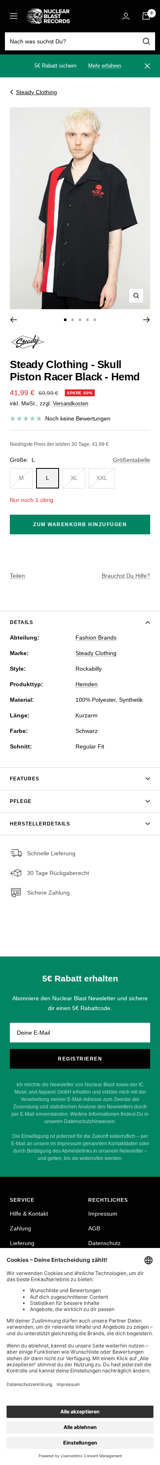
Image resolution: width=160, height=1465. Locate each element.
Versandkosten (70, 403)
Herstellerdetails (40, 824)
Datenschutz (104, 1243)
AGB (94, 1228)
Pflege (21, 801)
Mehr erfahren (104, 66)
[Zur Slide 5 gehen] (95, 320)
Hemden (86, 684)
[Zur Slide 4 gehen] (87, 320)
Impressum (102, 1213)
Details (21, 622)
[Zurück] (13, 320)
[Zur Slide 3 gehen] (80, 320)
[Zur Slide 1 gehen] (65, 320)
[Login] (126, 16)
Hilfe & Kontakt (29, 1213)
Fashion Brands (96, 637)
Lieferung (22, 1243)
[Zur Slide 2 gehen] (72, 320)
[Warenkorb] (146, 16)
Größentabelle (131, 460)
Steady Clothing (36, 92)
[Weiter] (146, 320)
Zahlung (20, 1228)
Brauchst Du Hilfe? (126, 575)
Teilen (17, 575)
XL (74, 478)
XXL (101, 478)
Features (24, 779)
